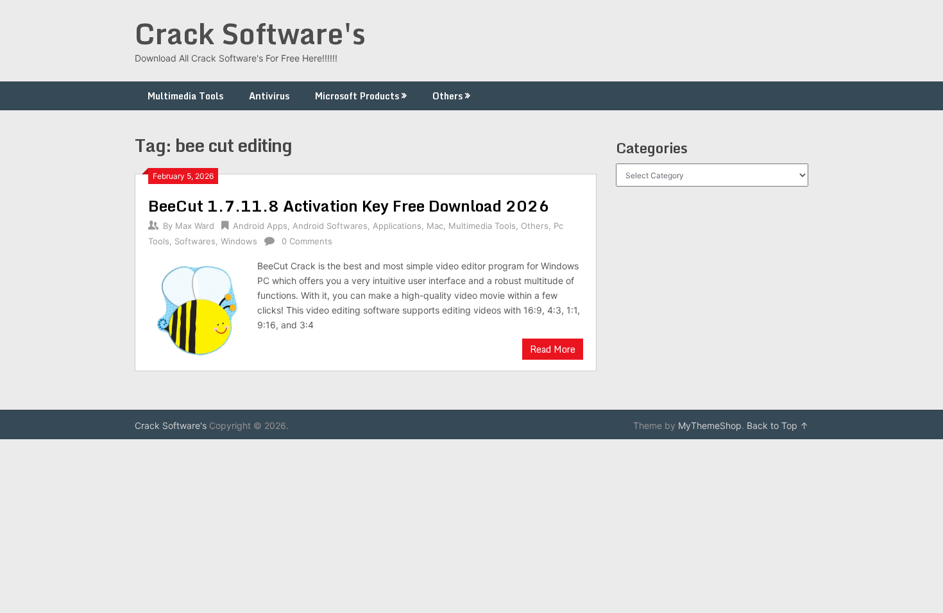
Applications (397, 226)
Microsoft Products (357, 95)
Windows (239, 241)
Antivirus (269, 95)
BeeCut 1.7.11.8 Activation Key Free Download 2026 (348, 205)
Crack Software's (250, 33)
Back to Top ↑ (777, 425)
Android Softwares (330, 226)
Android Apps (260, 226)
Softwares (195, 241)
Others (447, 95)
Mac (435, 226)
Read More (552, 349)
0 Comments (307, 241)
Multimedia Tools (185, 95)
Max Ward (194, 226)
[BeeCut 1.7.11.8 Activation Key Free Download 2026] (196, 308)
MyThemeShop (710, 425)
